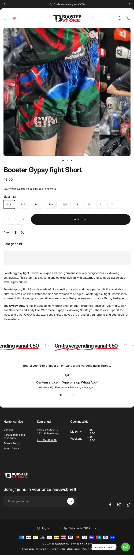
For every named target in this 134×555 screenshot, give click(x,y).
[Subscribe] (70, 501)
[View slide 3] (69, 395)
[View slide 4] (73, 395)
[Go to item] (63, 161)
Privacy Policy (11, 443)
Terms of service (58, 549)
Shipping (24, 188)
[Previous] (5, 4)
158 (51, 204)
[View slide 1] (61, 395)
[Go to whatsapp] (125, 547)
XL (112, 204)
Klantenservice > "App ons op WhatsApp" (67, 382)
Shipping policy (73, 549)
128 (9, 204)
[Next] (129, 4)
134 (23, 204)
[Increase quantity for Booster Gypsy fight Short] (24, 219)
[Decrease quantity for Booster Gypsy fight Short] (8, 219)
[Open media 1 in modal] (92, 34)
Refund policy (28, 549)
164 (65, 204)
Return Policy (11, 448)
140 (37, 204)
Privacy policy (42, 549)
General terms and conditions (14, 436)
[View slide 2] (65, 395)
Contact (8, 429)
